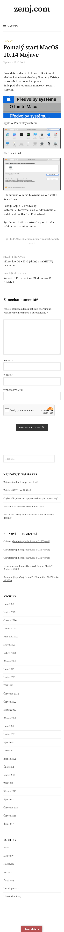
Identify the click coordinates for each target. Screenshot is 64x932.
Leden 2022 (9, 734)
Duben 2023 (9, 653)
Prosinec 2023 (10, 636)
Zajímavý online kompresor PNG (20, 482)
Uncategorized (11, 888)
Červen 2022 (9, 701)
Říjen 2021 (8, 742)
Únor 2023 (8, 669)
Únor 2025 (8, 604)
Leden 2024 (9, 628)
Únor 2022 (8, 726)
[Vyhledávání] (58, 26)
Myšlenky (8, 855)
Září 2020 (8, 783)
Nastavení (8, 863)
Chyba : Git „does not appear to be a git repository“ (30, 498)
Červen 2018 (9, 815)
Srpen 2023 (9, 644)
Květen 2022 (9, 709)
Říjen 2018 (8, 799)
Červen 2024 (10, 620)
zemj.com (32, 9)
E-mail (8, 375)
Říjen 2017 (8, 824)
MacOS (20, 238)
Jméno (8, 360)
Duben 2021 (9, 750)
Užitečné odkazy (12, 896)
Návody (8, 41)
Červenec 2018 (10, 807)
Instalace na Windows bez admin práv (23, 506)
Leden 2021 (9, 775)
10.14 (12, 238)
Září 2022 (8, 685)
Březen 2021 (9, 758)
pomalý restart (41, 238)
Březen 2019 (9, 791)
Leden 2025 (9, 612)
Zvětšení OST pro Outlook (17, 490)
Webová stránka (13, 390)
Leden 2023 (9, 677)
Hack (6, 847)
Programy (8, 880)
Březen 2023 (9, 661)
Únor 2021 (8, 766)
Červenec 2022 (11, 693)
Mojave (28, 238)
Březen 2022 (9, 718)
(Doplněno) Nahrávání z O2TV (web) (31, 541)
